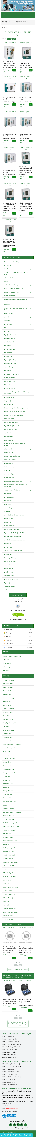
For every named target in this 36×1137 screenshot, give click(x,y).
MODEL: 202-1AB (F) (9, 102)
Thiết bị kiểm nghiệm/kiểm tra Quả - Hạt (16, 408)
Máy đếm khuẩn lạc (9, 338)
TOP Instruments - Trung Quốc (12, 812)
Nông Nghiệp (7, 663)
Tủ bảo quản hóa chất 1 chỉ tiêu (13, 481)
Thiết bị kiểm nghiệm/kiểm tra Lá (13, 415)
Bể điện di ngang (9, 467)
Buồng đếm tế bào (9, 419)
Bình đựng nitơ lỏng (10, 558)
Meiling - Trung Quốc (9, 848)
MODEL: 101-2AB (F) (9, 138)
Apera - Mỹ (6, 844)
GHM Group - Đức (8, 730)
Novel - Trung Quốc (9, 819)
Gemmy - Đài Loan (8, 816)
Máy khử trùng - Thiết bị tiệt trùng (14, 515)
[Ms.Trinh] (18, 606)
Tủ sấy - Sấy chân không (11, 285)
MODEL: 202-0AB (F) (25, 102)
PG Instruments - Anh (9, 801)
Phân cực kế (7, 504)
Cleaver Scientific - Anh (10, 841)
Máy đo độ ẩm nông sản (11, 360)
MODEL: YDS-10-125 (25, 952)
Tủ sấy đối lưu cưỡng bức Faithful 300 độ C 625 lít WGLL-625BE (25, 168)
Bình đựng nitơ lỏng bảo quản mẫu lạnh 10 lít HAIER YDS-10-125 (26, 948)
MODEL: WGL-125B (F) (25, 67)
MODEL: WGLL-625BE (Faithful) (25, 173)
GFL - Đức (6, 726)
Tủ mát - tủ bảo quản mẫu (11, 292)
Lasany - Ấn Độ (7, 891)
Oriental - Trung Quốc (9, 908)
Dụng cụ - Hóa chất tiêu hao (12, 490)
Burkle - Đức (7, 590)
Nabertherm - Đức (8, 769)
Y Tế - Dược (6, 660)
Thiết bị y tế (7, 543)
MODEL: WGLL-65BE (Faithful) (9, 246)
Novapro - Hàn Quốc (9, 773)
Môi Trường (6, 667)
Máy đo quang (8, 554)
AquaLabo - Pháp (8, 683)
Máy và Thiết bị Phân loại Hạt (12, 426)
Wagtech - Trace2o (8, 808)
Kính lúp (6, 269)
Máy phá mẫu (8, 353)
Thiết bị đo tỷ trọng (9, 526)
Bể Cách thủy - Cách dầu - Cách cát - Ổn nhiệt (15, 309)
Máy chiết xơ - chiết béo (11, 579)
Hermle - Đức (7, 741)
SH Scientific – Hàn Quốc (10, 887)
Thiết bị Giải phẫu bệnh (11, 422)
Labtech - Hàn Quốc (9, 758)
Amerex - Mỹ (7, 694)
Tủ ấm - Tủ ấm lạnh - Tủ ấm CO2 (13, 288)
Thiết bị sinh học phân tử (11, 529)
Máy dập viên (8, 501)
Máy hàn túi (7, 370)
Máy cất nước (8, 324)
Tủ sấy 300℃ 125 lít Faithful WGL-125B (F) (25, 64)
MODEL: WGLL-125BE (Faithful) (25, 209)
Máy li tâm (7, 317)
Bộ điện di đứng (8, 463)
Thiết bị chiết (7, 522)
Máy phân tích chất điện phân (12, 536)
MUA (14, 70)
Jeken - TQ (6, 883)
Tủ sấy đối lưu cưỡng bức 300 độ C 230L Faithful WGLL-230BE (9, 204)
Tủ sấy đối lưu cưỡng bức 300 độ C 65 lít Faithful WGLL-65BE (9, 241)
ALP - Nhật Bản (7, 691)
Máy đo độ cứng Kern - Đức (12, 583)
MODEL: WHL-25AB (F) (9, 67)
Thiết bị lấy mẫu (8, 518)
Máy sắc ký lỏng (8, 572)
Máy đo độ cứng (8, 436)
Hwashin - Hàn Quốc (9, 855)
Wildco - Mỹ (6, 787)
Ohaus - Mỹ (6, 776)
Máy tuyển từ (8, 547)
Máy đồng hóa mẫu (9, 349)
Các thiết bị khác (9, 576)
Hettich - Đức (7, 733)
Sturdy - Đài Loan (8, 791)
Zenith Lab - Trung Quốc (10, 823)
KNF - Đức (6, 755)
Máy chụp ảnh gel (9, 474)
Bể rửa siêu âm (8, 313)
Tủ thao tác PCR (8, 452)
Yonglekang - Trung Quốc (10, 912)
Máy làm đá (7, 565)
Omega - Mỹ (6, 780)
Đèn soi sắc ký (8, 508)
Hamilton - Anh (7, 737)
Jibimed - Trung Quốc (9, 748)
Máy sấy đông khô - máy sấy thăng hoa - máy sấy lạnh (16, 485)
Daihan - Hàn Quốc (8, 708)
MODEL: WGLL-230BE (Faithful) (9, 209)
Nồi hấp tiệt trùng (9, 278)
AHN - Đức (6, 901)
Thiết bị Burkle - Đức (10, 561)
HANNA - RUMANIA (9, 586)
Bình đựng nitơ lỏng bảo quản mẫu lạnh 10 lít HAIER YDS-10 (9, 948)
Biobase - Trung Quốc (9, 698)
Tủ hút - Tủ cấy (8, 449)
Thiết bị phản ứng (9, 568)
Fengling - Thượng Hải (9, 723)
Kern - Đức (6, 905)
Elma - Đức (6, 716)
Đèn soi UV (7, 511)
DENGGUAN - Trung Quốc (10, 862)
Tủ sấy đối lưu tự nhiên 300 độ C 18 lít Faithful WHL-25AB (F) (9, 63)
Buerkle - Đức (7, 701)
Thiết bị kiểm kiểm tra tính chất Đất (14, 411)
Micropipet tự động (9, 388)
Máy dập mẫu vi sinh (10, 335)
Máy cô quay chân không (11, 374)
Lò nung (6, 281)
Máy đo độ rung (8, 367)
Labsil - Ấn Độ (7, 762)
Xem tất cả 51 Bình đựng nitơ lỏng (18, 969)
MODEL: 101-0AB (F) (9, 174)
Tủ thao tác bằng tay (10, 460)
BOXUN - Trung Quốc (9, 894)
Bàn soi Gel (7, 320)
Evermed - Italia (7, 712)
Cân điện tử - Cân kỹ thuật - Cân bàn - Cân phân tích (16, 273)
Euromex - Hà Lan (8, 719)
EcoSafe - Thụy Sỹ (8, 837)
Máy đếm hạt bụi (9, 342)
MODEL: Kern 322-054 (26, 1005)
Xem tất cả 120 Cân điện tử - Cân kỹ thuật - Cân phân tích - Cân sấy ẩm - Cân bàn (18, 1023)
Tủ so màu (7, 304)
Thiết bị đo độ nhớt (9, 378)
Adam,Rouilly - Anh (9, 873)
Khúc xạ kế (7, 385)
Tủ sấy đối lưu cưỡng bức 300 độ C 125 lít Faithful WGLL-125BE (25, 204)
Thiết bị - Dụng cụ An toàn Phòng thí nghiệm (14, 444)
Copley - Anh (7, 705)
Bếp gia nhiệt (7, 401)
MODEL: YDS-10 (7, 952)
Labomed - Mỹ (7, 794)
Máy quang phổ (8, 356)
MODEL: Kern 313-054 (9, 1003)
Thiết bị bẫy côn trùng (10, 429)
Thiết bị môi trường (9, 381)
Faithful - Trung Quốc (9, 876)
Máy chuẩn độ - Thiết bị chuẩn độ (14, 533)
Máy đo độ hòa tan (9, 497)
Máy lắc (6, 328)
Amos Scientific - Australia (11, 826)
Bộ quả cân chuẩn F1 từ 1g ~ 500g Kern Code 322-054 (25, 1001)
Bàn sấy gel (7, 470)
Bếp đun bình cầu (9, 397)
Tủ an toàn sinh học (9, 295)
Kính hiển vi (7, 265)
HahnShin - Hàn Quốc (9, 830)
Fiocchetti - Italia (8, 916)
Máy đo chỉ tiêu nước (10, 363)
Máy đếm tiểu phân (9, 433)
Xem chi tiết (12, 58)
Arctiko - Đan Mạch (9, 680)
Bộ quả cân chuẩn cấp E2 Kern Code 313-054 (9, 1000)
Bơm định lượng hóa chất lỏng (13, 551)
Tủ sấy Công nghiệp (9, 440)
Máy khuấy (7, 331)
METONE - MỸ (7, 833)
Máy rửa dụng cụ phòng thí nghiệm (14, 540)
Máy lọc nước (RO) (9, 404)
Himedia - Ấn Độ (8, 858)
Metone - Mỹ (7, 766)
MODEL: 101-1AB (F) (25, 138)
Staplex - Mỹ (7, 798)
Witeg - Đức (6, 805)
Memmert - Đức (7, 783)
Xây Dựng (6, 670)
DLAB (4, 869)
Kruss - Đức (6, 751)
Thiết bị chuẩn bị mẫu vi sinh (12, 456)
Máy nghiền (7, 345)
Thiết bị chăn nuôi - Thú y (11, 262)
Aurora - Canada (8, 687)
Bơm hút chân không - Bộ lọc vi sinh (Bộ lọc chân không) (17, 393)
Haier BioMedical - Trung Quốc (12, 744)
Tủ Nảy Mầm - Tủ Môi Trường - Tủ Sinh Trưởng (15, 300)
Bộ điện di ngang (9, 477)
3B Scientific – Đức (8, 851)
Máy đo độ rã (8, 493)
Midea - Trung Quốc (9, 898)
